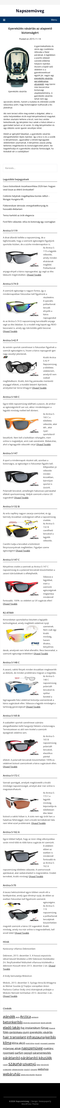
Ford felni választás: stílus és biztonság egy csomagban (29, 221)
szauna (15, 1063)
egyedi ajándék (46, 1023)
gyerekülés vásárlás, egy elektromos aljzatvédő (43, 81)
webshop (43, 1069)
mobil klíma (30, 1043)
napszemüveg (32, 1048)
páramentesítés (42, 1053)
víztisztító (33, 1070)
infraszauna (36, 1037)
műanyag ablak (12, 1048)
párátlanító (11, 1057)
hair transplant (14, 1037)
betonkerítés (13, 1022)
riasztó (5, 1065)
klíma (7, 1042)
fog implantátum (30, 1027)
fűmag (44, 1027)
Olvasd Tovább (34, 274)
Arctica (25, 1016)
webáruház (11, 1074)
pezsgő (28, 1053)
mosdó (37, 1043)
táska (38, 1065)
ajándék (9, 1016)
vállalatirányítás (17, 1070)
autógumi (34, 1017)
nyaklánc (48, 1048)
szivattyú (29, 1064)
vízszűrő (27, 1070)
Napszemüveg (30, 10)
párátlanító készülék (36, 1057)
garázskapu (16, 1032)
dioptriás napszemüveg (31, 1023)
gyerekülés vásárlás (41, 1032)
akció (18, 1017)
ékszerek (38, 1075)
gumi (26, 1032)
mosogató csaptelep (47, 1043)
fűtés (6, 1032)
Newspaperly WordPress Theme (36, 1102)
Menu (54, 19)
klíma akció (18, 1043)
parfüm (19, 1053)
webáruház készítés (28, 1075)
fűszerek (52, 1028)
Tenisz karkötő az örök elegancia (18, 215)
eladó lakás (11, 1027)
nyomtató (8, 1053)
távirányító (45, 1065)
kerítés (50, 1037)
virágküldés (7, 1070)
